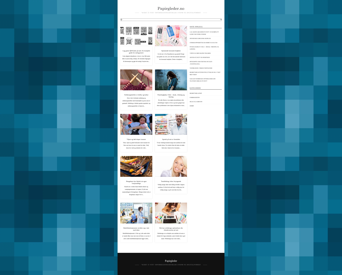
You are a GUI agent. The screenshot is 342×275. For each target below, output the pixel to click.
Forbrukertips (195, 97)
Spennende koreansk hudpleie (171, 51)
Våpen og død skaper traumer (136, 139)
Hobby (192, 106)
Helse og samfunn (196, 101)
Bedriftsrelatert (196, 93)
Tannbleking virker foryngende (171, 181)
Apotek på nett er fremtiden (171, 139)
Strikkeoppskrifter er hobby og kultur (136, 95)
